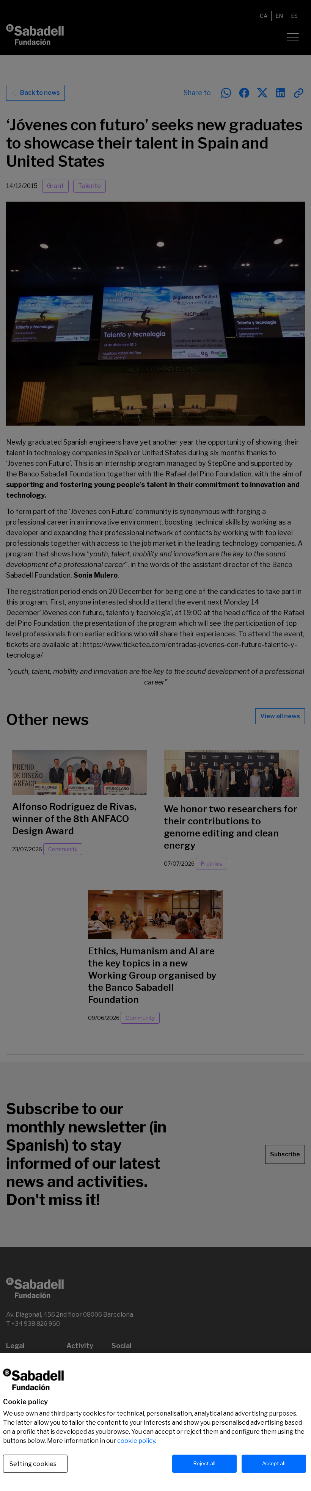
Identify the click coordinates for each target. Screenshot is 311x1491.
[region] (155, 1422)
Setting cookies (33, 1464)
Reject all (204, 1463)
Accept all (273, 1463)
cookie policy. (136, 1440)
